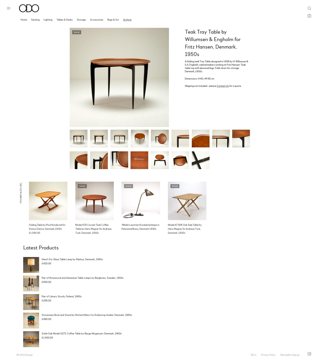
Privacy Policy (268, 354)
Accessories (96, 19)
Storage (81, 19)
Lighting (48, 19)
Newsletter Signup (289, 354)
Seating (35, 19)
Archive (127, 19)
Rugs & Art (113, 19)
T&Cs (253, 354)
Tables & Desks (64, 19)
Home (24, 19)
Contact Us (223, 85)
